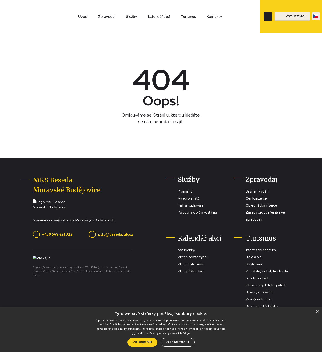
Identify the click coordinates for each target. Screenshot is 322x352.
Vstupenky (186, 250)
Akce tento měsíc (191, 264)
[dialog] (161, 329)
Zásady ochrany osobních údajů (169, 333)
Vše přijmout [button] (142, 342)
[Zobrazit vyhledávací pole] (267, 16)
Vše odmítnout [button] (177, 342)
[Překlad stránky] (316, 16)
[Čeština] (316, 16)
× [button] (317, 311)
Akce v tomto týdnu (193, 257)
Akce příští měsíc (190, 271)
